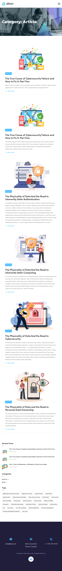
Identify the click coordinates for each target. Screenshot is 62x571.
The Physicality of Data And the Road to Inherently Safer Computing (27, 271)
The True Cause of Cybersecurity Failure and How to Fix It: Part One (29, 136)
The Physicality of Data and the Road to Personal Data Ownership (27, 408)
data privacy (17, 501)
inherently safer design (17, 504)
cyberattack (49, 493)
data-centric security (34, 497)
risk (4, 508)
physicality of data (31, 504)
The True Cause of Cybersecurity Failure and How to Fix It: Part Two (29, 80)
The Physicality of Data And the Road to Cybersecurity (27, 337)
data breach (46, 497)
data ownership (7, 501)
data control (55, 497)
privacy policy (53, 504)
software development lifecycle (11, 511)
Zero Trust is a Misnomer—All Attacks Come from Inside (28, 464)
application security (27, 493)
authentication (39, 493)
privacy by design (43, 504)
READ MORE (10, 91)
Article (8, 73)
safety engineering (34, 508)
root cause (10, 508)
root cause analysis (21, 508)
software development (47, 508)
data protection (27, 501)
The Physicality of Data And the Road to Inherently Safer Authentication (27, 198)
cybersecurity (6, 497)
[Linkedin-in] (31, 559)
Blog (3, 482)
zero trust (25, 511)
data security (37, 501)
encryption (5, 504)
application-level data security (11, 493)
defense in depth (48, 501)
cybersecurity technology (19, 497)
